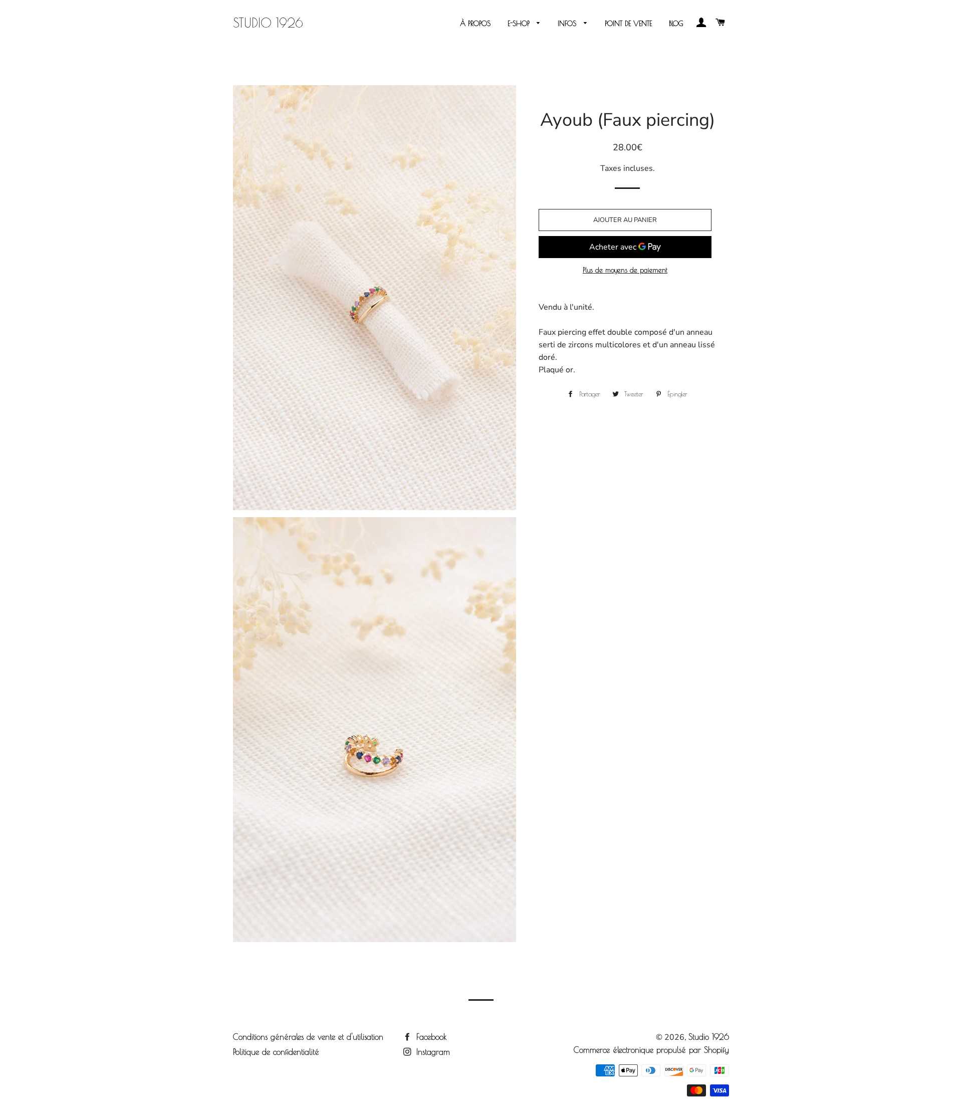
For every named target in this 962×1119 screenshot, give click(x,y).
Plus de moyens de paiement (625, 270)
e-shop (520, 24)
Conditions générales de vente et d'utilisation (308, 1036)
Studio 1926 (268, 23)
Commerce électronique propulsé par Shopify (651, 1049)
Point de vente (628, 24)
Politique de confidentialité (276, 1051)
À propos (475, 24)
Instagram (431, 1051)
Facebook (430, 1036)
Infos (568, 24)
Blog (676, 24)
